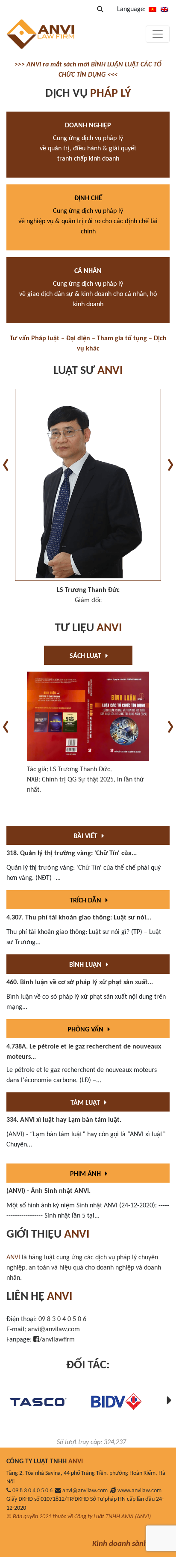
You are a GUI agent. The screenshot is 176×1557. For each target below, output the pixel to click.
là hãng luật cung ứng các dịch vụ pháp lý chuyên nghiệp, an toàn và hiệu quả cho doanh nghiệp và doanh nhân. (83, 1267)
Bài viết (86, 836)
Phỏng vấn (86, 1029)
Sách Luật (86, 656)
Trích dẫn (86, 900)
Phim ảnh (86, 1174)
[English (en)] (164, 9)
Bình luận (86, 965)
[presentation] (5, 464)
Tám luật (86, 1103)
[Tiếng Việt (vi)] (152, 9)
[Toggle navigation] (158, 34)
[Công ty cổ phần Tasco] (38, 1402)
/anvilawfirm (57, 1339)
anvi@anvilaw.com (54, 1329)
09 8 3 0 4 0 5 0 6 (62, 1319)
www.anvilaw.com (139, 1491)
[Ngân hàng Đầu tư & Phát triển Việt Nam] (115, 1402)
